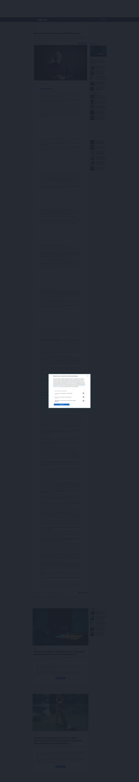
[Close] (88, 376)
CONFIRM (62, 404)
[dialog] (69, 391)
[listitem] (69, 390)
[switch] (83, 393)
